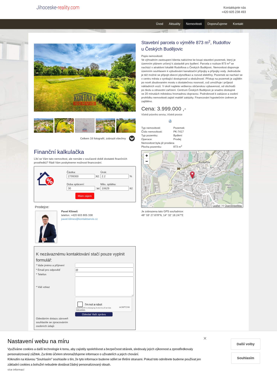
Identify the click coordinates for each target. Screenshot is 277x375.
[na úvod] (59, 6)
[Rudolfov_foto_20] (105, 125)
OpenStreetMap (233, 205)
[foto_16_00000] (43, 125)
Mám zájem (85, 195)
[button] (192, 175)
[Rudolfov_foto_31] (126, 125)
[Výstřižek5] (84, 125)
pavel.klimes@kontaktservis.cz (79, 218)
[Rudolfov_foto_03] (85, 77)
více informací (16, 369)
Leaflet (216, 205)
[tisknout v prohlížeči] (170, 121)
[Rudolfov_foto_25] (64, 125)
